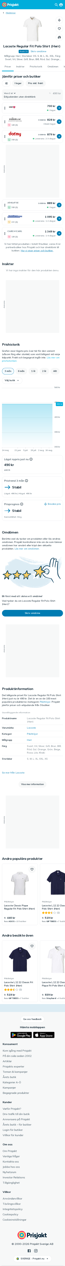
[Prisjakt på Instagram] (36, 1250)
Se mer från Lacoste (13, 772)
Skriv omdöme (38, 51)
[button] (59, 20)
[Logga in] (61, 4)
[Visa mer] (5, 108)
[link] (20, 894)
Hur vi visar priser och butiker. (37, 250)
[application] (32, 419)
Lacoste (31, 727)
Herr (29, 739)
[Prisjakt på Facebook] (29, 1250)
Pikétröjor (11, 13)
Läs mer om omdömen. (27, 548)
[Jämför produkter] (59, 37)
